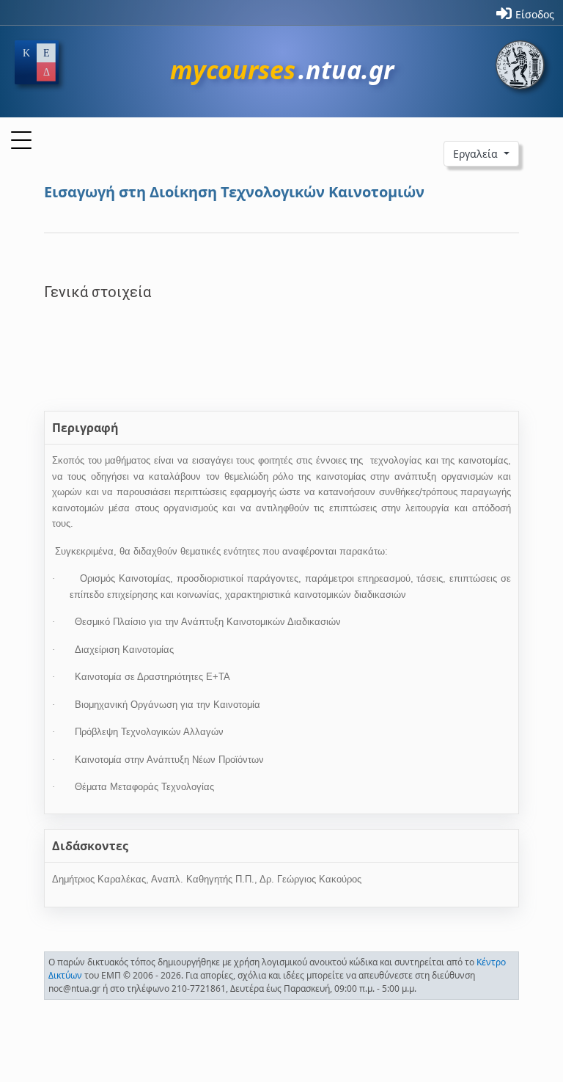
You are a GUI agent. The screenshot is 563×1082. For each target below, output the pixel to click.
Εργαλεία (477, 154)
